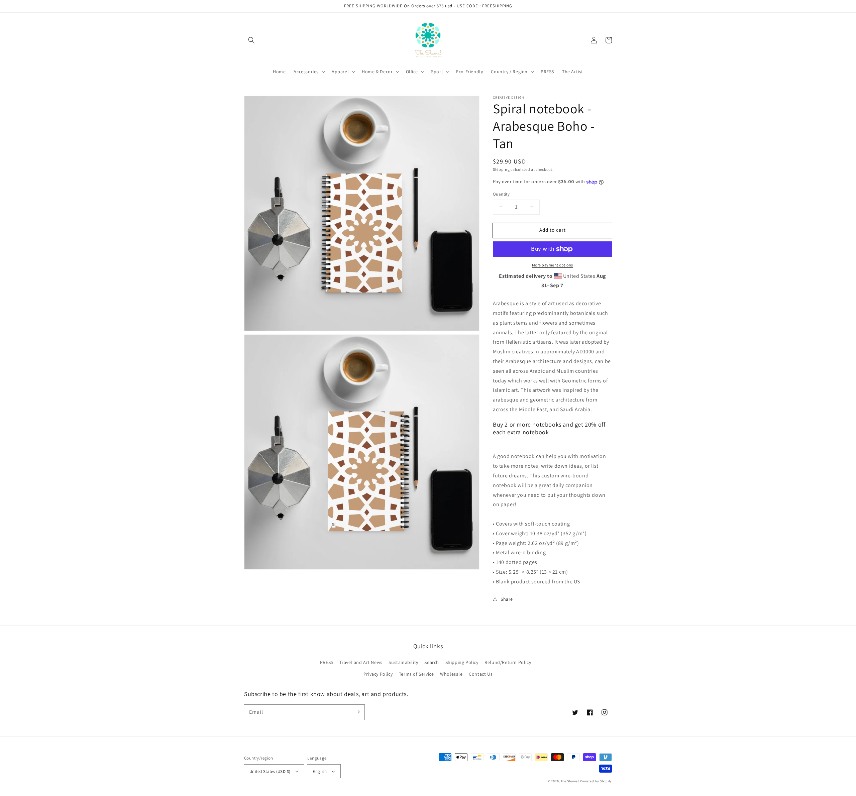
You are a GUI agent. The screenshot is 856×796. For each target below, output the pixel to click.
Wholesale (451, 674)
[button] (251, 40)
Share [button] (507, 599)
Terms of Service (416, 674)
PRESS (326, 662)
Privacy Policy (378, 674)
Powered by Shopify (596, 781)
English (320, 771)
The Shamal (570, 781)
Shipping (501, 169)
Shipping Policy (461, 662)
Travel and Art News (360, 662)
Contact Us (481, 674)
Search (431, 662)
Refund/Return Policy (508, 662)
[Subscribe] (357, 712)
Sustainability (403, 662)
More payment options (552, 264)
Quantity (501, 194)
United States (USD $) (269, 771)
